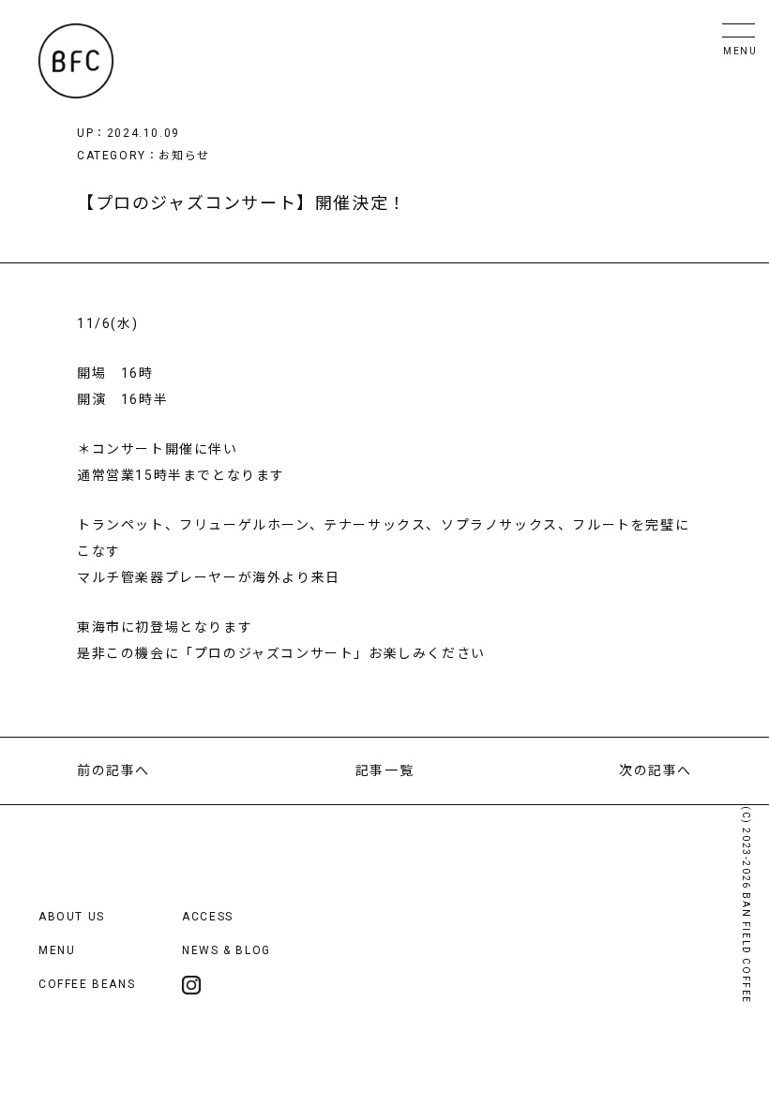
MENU (56, 950)
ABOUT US (71, 916)
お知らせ (183, 155)
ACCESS (208, 916)
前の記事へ (113, 770)
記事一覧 (384, 770)
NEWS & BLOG (226, 950)
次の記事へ (655, 770)
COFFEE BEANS (86, 984)
